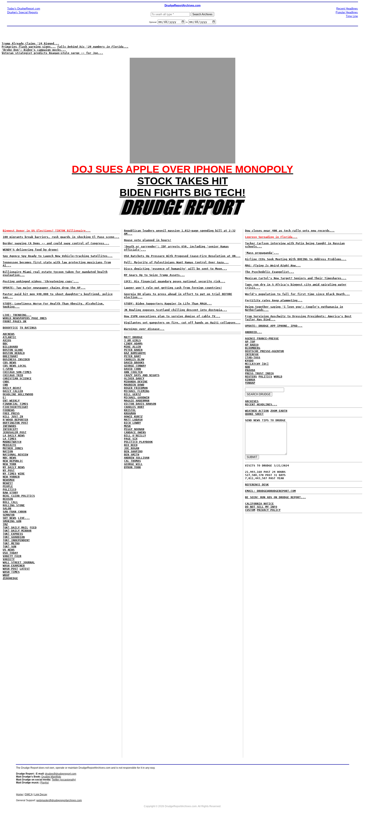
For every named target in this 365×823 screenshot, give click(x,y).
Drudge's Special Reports (22, 12)
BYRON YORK (132, 467)
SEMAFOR (9, 514)
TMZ (5, 524)
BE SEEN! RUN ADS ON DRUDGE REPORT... (275, 497)
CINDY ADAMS (133, 343)
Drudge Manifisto (51, 776)
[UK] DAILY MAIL (15, 527)
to (187, 22)
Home (19, 794)
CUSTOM (250, 510)
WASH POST (10, 568)
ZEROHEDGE (10, 578)
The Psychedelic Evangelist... (269, 271)
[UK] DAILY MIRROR (17, 530)
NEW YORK (9, 464)
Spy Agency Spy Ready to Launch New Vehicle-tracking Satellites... (58, 256)
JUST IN (17, 416)
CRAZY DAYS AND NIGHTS (141, 375)
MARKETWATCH (12, 441)
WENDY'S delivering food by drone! (31, 249)
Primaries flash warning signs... (29, 46)
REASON (8, 499)
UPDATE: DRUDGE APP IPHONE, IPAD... (273, 325)
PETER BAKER (133, 349)
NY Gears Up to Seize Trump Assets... (154, 275)
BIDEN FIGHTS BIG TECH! (182, 192)
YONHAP (250, 382)
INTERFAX (252, 354)
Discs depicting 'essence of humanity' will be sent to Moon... (175, 268)
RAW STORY (10, 492)
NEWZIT (8, 483)
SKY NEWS (9, 518)
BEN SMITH (131, 454)
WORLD (278, 376)
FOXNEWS (9, 410)
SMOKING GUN (12, 521)
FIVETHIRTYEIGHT (15, 407)
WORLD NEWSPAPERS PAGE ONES (25, 318)
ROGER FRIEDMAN (136, 388)
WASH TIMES (11, 571)
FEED (33, 527)
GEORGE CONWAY (135, 365)
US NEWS (9, 549)
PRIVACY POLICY (269, 510)
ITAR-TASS (252, 357)
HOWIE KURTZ (133, 416)
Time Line (352, 16)
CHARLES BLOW (134, 359)
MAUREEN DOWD (134, 384)
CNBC (6, 381)
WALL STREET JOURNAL (19, 562)
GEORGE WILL (133, 464)
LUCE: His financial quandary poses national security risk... (174, 281)
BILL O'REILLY (135, 435)
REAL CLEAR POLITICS (19, 495)
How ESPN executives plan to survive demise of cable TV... (172, 316)
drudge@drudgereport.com (60, 773)
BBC (5, 343)
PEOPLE (8, 486)
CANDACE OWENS (135, 432)
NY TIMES (9, 473)
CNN (5, 384)
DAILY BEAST (12, 388)
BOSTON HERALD (14, 353)
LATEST (25, 568)
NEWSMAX (9, 479)
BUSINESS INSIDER (16, 359)
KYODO (249, 360)
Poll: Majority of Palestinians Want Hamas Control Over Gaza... (176, 262)
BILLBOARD (10, 346)
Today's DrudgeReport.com (23, 8)
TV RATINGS (28, 327)
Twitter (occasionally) (64, 779)
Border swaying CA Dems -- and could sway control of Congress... (56, 243)
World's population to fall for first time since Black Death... (297, 294)
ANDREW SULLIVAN (136, 457)
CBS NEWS (9, 362)
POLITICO (9, 489)
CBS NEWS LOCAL (14, 365)
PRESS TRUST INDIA (259, 373)
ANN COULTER (133, 372)
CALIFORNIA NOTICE (259, 503)
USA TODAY (10, 552)
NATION (8, 451)
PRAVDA (250, 370)
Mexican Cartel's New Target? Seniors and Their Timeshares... (295, 278)
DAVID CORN (132, 368)
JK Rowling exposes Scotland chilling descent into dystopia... (175, 309)
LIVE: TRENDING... (17, 315)
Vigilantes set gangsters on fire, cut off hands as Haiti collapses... (182, 322)
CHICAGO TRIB (13, 375)
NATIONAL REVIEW (15, 454)
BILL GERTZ (132, 394)
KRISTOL (130, 410)
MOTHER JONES (13, 448)
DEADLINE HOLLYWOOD (18, 394)
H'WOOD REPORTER (15, 419)
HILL (6, 416)
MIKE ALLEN (132, 346)
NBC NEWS (9, 457)
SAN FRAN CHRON (14, 511)
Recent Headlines (347, 8)
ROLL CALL (10, 502)
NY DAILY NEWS (14, 467)
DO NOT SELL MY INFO (261, 506)
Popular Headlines (347, 12)
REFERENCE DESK (257, 484)
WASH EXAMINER (14, 565)
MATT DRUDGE (133, 337)
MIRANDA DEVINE (136, 381)
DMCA (28, 794)
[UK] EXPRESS (13, 533)
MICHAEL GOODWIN (136, 397)
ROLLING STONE (14, 505)
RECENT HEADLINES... (261, 404)
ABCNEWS (9, 334)
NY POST (9, 470)
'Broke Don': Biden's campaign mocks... (34, 49)
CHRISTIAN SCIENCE (17, 378)
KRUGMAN (130, 413)
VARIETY (9, 559)
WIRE (21, 473)
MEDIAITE (9, 445)
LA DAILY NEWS (14, 435)
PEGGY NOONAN (134, 429)
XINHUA (250, 379)
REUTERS (251, 376)
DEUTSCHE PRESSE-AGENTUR (264, 351)
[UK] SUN (9, 546)
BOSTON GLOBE (13, 349)
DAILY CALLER (13, 391)
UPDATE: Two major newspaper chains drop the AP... (44, 287)
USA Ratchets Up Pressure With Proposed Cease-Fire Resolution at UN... (182, 256)
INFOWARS (9, 426)
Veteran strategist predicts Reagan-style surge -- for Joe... (52, 53)
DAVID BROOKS (134, 362)
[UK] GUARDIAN (14, 537)
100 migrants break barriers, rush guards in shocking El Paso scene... (61, 237)
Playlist (44, 782)
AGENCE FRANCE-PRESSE (262, 338)
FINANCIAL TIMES (15, 403)
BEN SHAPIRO (133, 451)
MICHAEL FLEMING (136, 391)
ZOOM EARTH (278, 410)
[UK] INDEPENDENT (16, 540)
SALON (7, 508)
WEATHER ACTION (257, 410)
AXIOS (7, 340)
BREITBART (10, 356)
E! (4, 397)
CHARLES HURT (134, 407)
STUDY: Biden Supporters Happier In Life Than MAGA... (168, 303)
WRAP (6, 575)
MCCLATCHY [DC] (257, 363)
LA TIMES (9, 438)
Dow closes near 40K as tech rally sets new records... (290, 230)
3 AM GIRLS (132, 340)
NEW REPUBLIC (13, 460)
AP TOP (250, 341)
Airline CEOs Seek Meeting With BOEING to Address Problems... (295, 259)
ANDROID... (253, 332)
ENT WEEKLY (11, 400)
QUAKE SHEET (254, 414)
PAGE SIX (131, 438)
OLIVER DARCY (134, 378)
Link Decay (40, 794)
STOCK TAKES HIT (182, 181)
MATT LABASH (133, 419)
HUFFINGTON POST (15, 422)
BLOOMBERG (252, 348)
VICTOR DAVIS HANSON (140, 403)
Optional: (153, 22)
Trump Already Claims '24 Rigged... (30, 43)
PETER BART (132, 356)
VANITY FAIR (12, 556)
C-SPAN (8, 368)
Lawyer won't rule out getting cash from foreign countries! (173, 287)
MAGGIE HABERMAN (136, 400)
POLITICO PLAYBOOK (138, 441)
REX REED (131, 445)
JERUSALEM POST (14, 432)
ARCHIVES (252, 401)
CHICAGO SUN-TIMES (17, 372)
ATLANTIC (9, 337)
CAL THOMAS (132, 460)
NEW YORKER (11, 476)
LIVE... (24, 518)
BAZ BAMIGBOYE (135, 353)
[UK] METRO (11, 543)
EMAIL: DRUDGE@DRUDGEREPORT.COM (270, 490)
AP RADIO (252, 344)
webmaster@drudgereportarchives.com (59, 800)
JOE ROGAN (131, 448)
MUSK (127, 426)
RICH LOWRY (132, 422)
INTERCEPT (10, 429)
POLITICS (265, 376)
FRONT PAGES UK (14, 321)
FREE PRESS (11, 413)
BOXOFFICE (10, 327)
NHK (247, 367)
